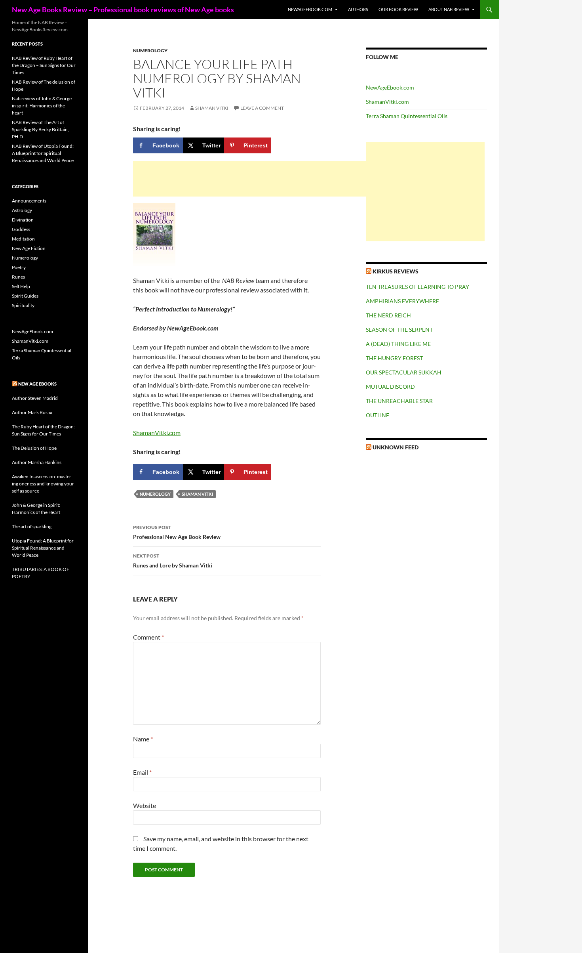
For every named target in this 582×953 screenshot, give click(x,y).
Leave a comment (262, 108)
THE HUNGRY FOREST (394, 358)
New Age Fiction (29, 248)
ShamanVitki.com (157, 432)
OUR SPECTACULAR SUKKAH (403, 372)
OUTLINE (377, 415)
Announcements (29, 201)
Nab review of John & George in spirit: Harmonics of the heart (42, 105)
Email (142, 772)
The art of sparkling (31, 526)
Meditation (23, 239)
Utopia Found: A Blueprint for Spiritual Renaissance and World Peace (43, 548)
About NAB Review (448, 9)
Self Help (21, 286)
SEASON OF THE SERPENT (399, 329)
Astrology (22, 210)
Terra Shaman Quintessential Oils (406, 116)
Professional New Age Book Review (177, 532)
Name (143, 739)
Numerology (150, 50)
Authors (358, 9)
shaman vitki (197, 494)
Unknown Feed (395, 447)
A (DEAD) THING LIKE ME (398, 343)
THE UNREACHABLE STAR (399, 400)
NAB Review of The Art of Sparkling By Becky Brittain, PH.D (40, 129)
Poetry (19, 267)
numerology (155, 494)
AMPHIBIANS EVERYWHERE (402, 301)
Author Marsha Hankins (36, 462)
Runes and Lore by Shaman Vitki (172, 561)
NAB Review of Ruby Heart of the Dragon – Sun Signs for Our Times (44, 65)
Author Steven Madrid (35, 398)
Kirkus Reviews (395, 271)
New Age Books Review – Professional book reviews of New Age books (123, 9)
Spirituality (23, 305)
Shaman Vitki (211, 108)
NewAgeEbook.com (310, 9)
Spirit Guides (25, 296)
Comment (148, 637)
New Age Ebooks (37, 383)
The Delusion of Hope (34, 448)
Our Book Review (398, 9)
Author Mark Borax (32, 412)
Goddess (21, 229)
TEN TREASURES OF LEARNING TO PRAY (417, 286)
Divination (23, 220)
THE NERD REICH (388, 315)
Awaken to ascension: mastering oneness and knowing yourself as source (44, 484)
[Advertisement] (252, 179)
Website (144, 805)
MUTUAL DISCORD (390, 386)
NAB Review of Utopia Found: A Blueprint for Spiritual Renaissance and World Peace (43, 153)
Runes (18, 277)
